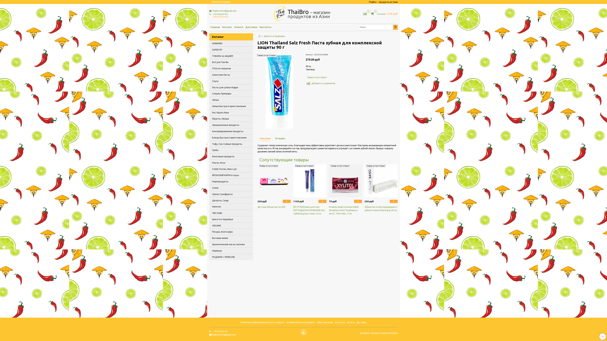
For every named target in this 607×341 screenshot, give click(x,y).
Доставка (251, 27)
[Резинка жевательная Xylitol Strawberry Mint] (345, 180)
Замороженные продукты (225, 125)
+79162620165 (220, 14)
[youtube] (303, 332)
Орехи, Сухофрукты (222, 194)
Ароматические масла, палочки (228, 244)
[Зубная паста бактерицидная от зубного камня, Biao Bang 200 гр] (381, 180)
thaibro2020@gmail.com (224, 11)
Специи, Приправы (221, 93)
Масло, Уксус (219, 163)
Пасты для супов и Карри (225, 87)
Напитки (216, 206)
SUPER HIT (217, 49)
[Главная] (259, 36)
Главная (215, 27)
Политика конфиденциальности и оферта (263, 322)
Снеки (215, 188)
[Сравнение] (365, 13)
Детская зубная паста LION (271, 207)
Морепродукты (220, 181)
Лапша (215, 100)
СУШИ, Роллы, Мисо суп (224, 169)
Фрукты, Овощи (220, 118)
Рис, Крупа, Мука (220, 112)
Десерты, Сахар (220, 200)
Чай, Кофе (217, 213)
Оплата (238, 27)
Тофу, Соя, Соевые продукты (227, 144)
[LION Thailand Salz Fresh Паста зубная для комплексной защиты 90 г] (279, 91)
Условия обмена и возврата (300, 322)
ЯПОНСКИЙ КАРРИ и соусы (225, 175)
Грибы (215, 150)
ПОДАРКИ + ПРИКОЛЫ (223, 257)
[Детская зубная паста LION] (274, 180)
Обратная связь (325, 322)
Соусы (215, 81)
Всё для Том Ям (220, 62)
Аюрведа (217, 250)
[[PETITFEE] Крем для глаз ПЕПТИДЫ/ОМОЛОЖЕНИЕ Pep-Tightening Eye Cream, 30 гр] (309, 180)
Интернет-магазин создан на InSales (379, 333)
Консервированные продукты (227, 131)
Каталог (227, 27)
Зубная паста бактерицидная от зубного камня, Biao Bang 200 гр (381, 209)
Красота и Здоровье (274, 36)
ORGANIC (216, 225)
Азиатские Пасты (221, 75)
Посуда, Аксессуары (222, 231)
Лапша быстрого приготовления (229, 106)
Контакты (265, 27)
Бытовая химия (220, 238)
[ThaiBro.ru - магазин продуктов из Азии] (304, 13)
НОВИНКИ (217, 43)
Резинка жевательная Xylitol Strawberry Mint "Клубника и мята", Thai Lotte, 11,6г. (344, 210)
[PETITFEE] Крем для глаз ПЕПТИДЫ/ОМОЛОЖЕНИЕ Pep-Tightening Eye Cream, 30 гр (309, 210)
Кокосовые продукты (223, 156)
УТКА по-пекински (221, 68)
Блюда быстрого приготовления (229, 137)
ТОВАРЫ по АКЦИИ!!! (222, 56)
